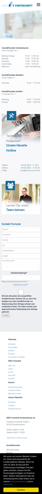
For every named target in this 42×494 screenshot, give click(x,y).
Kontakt (11, 354)
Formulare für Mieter (16, 357)
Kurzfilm (11, 379)
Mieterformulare (14, 394)
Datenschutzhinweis (18, 481)
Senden (6, 315)
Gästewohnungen (15, 387)
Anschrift (11, 375)
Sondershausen (14, 409)
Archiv (10, 372)
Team (10, 369)
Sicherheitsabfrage (14, 273)
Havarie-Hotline (14, 390)
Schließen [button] (21, 490)
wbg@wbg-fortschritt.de (30, 170)
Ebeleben (12, 402)
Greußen (11, 405)
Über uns (11, 365)
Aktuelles (12, 344)
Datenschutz (20, 284)
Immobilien (12, 347)
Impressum (7, 484)
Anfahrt (11, 350)
